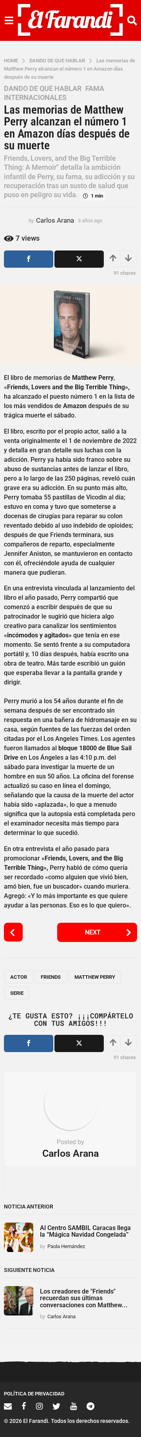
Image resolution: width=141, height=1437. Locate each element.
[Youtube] (73, 1406)
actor (18, 977)
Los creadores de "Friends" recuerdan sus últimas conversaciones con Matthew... (84, 1298)
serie (17, 993)
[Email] (8, 1406)
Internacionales (35, 98)
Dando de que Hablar (42, 89)
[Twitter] (56, 1406)
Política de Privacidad (34, 1394)
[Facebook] (24, 1406)
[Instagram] (39, 1406)
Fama (94, 89)
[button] (9, 20)
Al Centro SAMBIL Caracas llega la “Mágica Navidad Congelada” (85, 1231)
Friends (51, 977)
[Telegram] (90, 1406)
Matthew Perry (94, 977)
